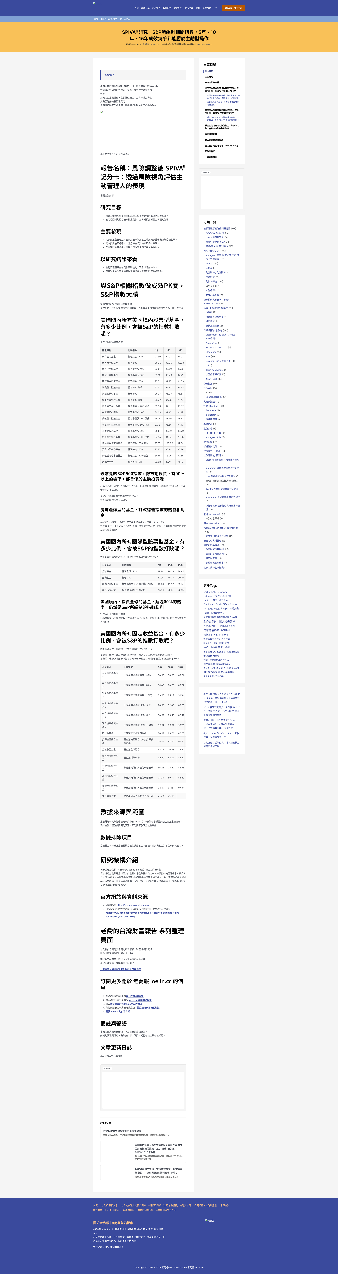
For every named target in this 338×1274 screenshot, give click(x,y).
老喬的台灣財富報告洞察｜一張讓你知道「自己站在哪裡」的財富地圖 (156, 1205)
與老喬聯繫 (128, 1210)
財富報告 (156, 8)
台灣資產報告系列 (226, 626)
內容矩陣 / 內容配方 (216, 272)
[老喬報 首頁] (111, 8)
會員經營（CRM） (212, 451)
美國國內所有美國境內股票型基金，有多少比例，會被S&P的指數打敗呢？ (222, 90)
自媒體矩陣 (211, 419)
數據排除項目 (211, 134)
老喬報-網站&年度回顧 (217, 535)
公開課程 (167, 8)
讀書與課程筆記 (223, 664)
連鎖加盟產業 (212, 325)
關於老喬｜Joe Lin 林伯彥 (106, 1210)
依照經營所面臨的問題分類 (216, 228)
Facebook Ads (213, 432)
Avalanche (211, 343)
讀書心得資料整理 (212, 540)
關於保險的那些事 (215, 562)
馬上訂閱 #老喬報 (135, 996)
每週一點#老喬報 (213, 647)
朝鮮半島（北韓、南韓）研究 (216, 643)
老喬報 (216, 655)
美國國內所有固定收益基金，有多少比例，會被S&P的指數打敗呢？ (222, 127)
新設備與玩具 (210, 446)
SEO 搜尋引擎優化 (211, 608)
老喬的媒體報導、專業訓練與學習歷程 (157, 1210)
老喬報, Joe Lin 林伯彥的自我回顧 (220, 528)
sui (207, 365)
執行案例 (207, 388)
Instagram (211, 415)
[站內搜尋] (216, 8)
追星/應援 (221, 668)
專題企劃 (178, 8)
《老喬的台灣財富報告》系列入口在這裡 (120, 969)
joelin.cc (207, 600)
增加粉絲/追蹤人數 (215, 232)
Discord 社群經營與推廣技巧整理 (222, 459)
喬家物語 (207, 383)
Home (95, 19)
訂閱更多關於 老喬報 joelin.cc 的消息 (221, 145)
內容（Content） (212, 251)
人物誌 (209, 268)
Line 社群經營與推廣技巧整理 (221, 476)
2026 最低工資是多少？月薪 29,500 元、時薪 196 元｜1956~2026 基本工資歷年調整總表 (221, 711)
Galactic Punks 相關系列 (218, 361)
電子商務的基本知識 (213, 567)
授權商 (209, 312)
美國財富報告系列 (215, 553)
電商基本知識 (227, 672)
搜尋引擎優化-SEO (215, 241)
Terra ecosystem (214, 370)
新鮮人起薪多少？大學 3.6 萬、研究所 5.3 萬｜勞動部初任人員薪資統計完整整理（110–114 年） (221, 698)
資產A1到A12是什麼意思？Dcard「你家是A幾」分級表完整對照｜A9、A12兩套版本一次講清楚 (219, 724)
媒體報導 (207, 8)
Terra (206, 612)
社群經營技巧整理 (212, 455)
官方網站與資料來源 (214, 140)
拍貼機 (225, 635)
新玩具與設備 (223, 639)
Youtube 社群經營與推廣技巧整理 (223, 497)
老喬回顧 (207, 655)
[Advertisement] (143, 1090)
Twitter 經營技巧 (219, 613)
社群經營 (210, 290)
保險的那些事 (209, 617)
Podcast (210, 263)
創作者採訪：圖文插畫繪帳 (219, 621)
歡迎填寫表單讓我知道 (148, 1007)
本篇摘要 (108, 75)
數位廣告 (207, 428)
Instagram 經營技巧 (212, 596)
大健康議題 (209, 401)
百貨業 (227, 647)
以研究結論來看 (212, 82)
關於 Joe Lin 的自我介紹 (118, 1011)
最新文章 (145, 8)
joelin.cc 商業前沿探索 (140, 1000)
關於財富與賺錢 (188, 44)
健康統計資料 (223, 617)
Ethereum (211, 352)
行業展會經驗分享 (215, 316)
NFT (208, 356)
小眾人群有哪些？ (215, 237)
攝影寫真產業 (209, 639)
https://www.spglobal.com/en (133, 905)
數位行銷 (207, 442)
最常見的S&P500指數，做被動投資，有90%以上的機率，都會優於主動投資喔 (223, 96)
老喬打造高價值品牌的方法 (216, 659)
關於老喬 (189, 8)
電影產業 (207, 676)
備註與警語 (210, 151)
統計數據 (221, 652)
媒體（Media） (211, 406)
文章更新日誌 (211, 157)
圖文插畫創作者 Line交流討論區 (126, 1004)
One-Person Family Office (216, 604)
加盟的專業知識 (213, 374)
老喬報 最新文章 (109, 1205)
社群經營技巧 (209, 652)
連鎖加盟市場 (233, 668)
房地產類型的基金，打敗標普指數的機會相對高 (223, 103)
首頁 (137, 8)
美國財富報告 (233, 651)
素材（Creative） (212, 514)
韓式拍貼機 (211, 379)
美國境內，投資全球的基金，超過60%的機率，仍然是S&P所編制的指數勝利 (223, 118)
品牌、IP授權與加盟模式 (215, 308)
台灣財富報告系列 (215, 549)
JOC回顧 (226, 596)
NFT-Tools (224, 600)
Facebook (211, 410)
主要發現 (209, 77)
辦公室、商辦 (209, 668)
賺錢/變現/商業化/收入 (217, 246)
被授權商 (210, 321)
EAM (213, 591)
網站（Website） (212, 523)
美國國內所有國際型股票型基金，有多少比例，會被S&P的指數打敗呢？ (222, 111)
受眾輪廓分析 (209, 626)
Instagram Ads (213, 437)
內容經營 (210, 277)
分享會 (233, 617)
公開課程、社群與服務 (205, 1205)
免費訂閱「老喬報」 (233, 7)
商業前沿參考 (211, 630)
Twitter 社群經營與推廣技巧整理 (222, 489)
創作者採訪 (211, 281)
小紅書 (217, 635)
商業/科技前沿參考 (109, 19)
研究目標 (209, 71)
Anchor (206, 592)
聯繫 (198, 8)
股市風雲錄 (125, 19)
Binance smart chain (216, 347)
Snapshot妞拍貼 (214, 397)
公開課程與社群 (211, 295)
